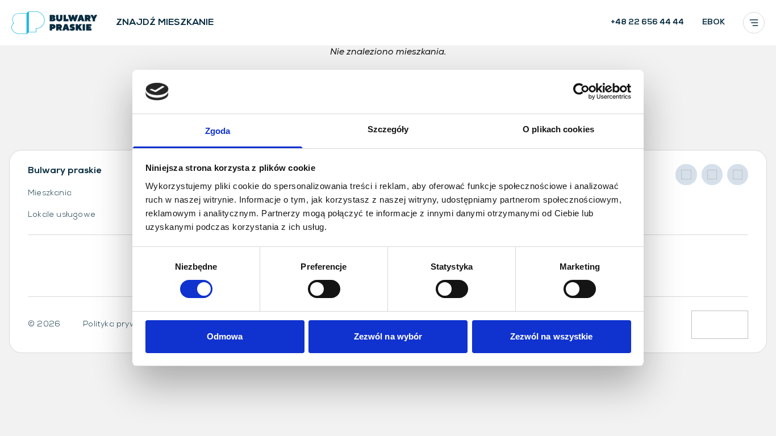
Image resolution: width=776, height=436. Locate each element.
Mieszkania (50, 193)
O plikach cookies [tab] (558, 129)
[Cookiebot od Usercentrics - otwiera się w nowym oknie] (581, 91)
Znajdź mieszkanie (165, 22)
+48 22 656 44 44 (647, 22)
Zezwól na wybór (388, 336)
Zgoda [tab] (218, 131)
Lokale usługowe (61, 215)
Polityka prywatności (124, 324)
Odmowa (225, 336)
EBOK (713, 22)
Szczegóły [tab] (388, 129)
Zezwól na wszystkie (551, 336)
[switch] (324, 289)
